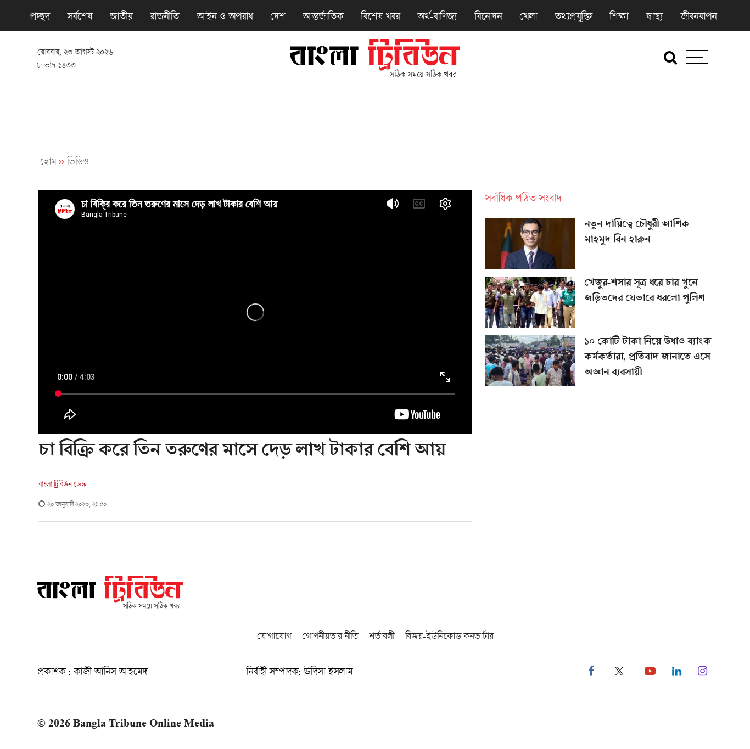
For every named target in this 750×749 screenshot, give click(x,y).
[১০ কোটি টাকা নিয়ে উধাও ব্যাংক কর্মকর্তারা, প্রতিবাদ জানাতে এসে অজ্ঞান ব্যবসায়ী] (598, 361)
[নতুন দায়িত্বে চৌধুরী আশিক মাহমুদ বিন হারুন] (598, 243)
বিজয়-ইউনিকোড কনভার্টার (449, 635)
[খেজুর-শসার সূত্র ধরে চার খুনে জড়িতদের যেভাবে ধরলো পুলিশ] (598, 302)
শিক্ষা (618, 16)
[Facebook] (591, 671)
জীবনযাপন (698, 16)
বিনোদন (488, 16)
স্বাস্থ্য (654, 16)
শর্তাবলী (381, 635)
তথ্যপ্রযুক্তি (573, 16)
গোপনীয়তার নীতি (330, 635)
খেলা (528, 16)
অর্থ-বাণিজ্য (437, 16)
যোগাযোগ (274, 635)
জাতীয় (121, 16)
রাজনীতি (164, 16)
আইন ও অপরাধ (225, 16)
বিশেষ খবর (380, 16)
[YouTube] (650, 671)
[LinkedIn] (677, 671)
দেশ (277, 16)
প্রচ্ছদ (39, 16)
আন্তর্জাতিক (323, 16)
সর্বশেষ (79, 16)
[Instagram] (702, 671)
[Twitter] (619, 671)
